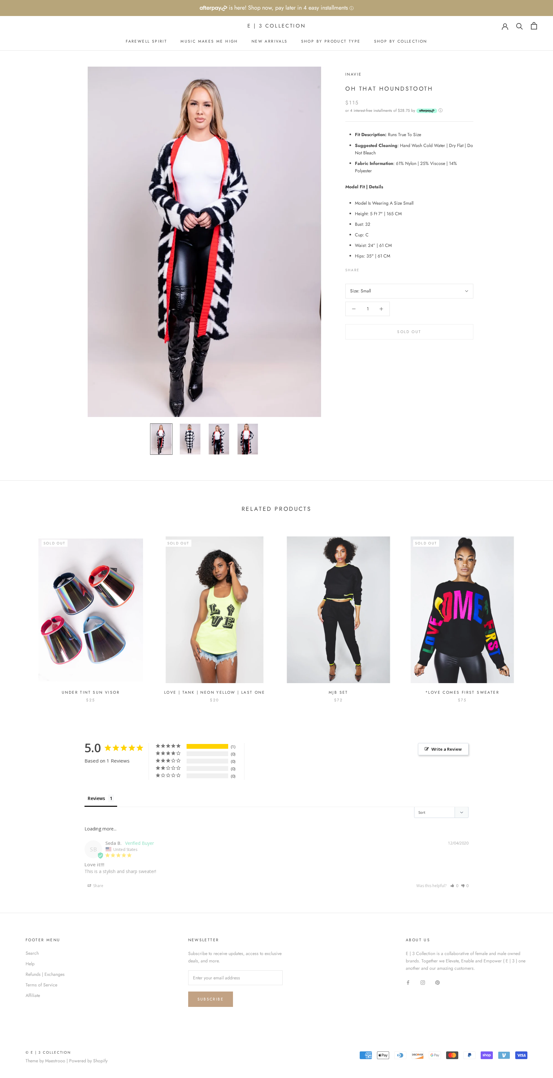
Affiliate (33, 995)
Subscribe (210, 999)
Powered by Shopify (88, 1061)
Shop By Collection (400, 41)
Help (30, 963)
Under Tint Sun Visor (91, 692)
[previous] (20, 612)
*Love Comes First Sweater (462, 692)
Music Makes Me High (209, 41)
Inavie (353, 74)
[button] (454, 885)
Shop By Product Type (331, 41)
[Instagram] (423, 982)
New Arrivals (270, 41)
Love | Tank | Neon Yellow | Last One (214, 692)
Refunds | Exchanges (45, 974)
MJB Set (338, 692)
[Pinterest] (382, 268)
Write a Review (446, 749)
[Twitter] (374, 268)
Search (32, 953)
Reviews (96, 798)
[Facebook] (365, 268)
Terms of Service (41, 985)
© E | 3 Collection (48, 1052)
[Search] (519, 25)
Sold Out (409, 332)
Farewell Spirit (146, 41)
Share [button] (97, 885)
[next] (533, 612)
